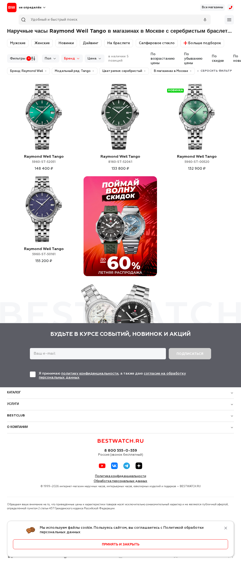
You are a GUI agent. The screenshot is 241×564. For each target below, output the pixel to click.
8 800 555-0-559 (120, 451)
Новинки (66, 43)
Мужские (17, 43)
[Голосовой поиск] (205, 20)
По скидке (218, 59)
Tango (44, 159)
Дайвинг (90, 43)
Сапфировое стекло (157, 43)
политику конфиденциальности (89, 373)
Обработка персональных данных (120, 481)
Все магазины (212, 7)
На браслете (118, 43)
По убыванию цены (193, 58)
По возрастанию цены (163, 58)
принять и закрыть (120, 544)
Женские (42, 43)
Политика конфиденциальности (120, 476)
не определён (30, 7)
